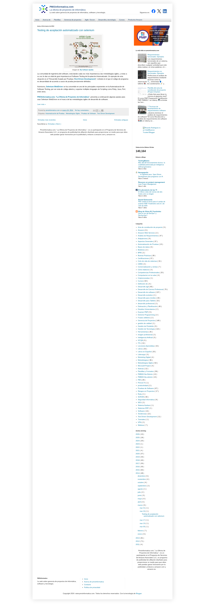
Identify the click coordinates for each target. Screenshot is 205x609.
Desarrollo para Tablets (147, 301)
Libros (140, 349)
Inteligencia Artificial (145, 337)
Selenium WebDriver (54, 87)
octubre (141, 482)
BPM (140, 253)
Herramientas (143, 332)
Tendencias (142, 414)
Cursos (122, 20)
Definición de (143, 284)
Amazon (141, 230)
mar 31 (143, 508)
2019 (138, 457)
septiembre (142, 486)
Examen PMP (143, 312)
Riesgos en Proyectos (146, 391)
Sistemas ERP (143, 408)
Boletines (141, 250)
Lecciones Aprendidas (146, 346)
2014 (138, 473)
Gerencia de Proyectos (147, 320)
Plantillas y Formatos (146, 371)
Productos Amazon (135, 20)
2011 (138, 544)
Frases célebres (144, 318)
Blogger (139, 593)
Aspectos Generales (146, 241)
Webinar (141, 425)
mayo (140, 499)
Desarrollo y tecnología (107, 20)
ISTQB (140, 340)
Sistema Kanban (144, 405)
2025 (138, 437)
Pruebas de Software (88, 113)
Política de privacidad (92, 587)
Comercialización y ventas (148, 267)
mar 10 (143, 523)
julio (139, 492)
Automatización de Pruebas (55, 113)
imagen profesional (145, 335)
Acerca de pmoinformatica (94, 582)
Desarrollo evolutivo (145, 295)
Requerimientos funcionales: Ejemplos (156, 56)
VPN (140, 422)
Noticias (141, 369)
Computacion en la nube (147, 275)
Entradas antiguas (121, 120)
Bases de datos (144, 247)
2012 (138, 541)
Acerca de (46, 20)
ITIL (139, 343)
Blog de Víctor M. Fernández (149, 211)
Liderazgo (142, 354)
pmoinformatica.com (53, 110)
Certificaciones (143, 258)
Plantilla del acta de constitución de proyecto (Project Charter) (157, 90)
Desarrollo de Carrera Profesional (151, 289)
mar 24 (143, 511)
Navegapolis (143, 172)
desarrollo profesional (146, 303)
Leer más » (41, 104)
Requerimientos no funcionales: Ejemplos (156, 72)
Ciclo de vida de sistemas (147, 261)
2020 (138, 454)
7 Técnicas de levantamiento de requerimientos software (157, 109)
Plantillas (57, 20)
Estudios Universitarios (146, 309)
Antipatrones (143, 238)
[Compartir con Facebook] (102, 110)
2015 (138, 470)
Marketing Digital (144, 357)
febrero (141, 531)
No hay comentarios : (82, 110)
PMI (139, 380)
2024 (138, 441)
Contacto (87, 584)
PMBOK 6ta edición (145, 377)
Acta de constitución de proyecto (150, 227)
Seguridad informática (146, 400)
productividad (143, 385)
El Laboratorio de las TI (147, 190)
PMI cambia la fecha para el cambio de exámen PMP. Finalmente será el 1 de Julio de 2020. (151, 204)
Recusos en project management (151, 182)
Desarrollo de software (146, 292)
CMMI (140, 264)
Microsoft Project (144, 366)
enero (140, 534)
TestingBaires (143, 161)
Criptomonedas (144, 278)
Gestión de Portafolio (146, 326)
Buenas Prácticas (144, 255)
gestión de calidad (145, 323)
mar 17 (143, 520)
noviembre (142, 479)
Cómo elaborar (144, 270)
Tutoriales (142, 419)
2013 (138, 538)
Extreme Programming (146, 315)
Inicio (37, 20)
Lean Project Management (147, 184)
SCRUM (141, 397)
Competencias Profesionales (149, 272)
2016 (138, 467)
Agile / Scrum (90, 20)
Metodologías (143, 360)
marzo (140, 505)
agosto (140, 489)
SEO (140, 402)
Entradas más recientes (47, 120)
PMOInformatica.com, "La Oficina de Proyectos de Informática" (63, 97)
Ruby (140, 394)
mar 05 (143, 527)
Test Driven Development (84, 79)
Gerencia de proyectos (72, 20)
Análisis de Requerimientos (148, 236)
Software (141, 411)
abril (139, 502)
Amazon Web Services (146, 233)
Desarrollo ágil (143, 287)
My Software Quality (86, 70)
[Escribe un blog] (97, 110)
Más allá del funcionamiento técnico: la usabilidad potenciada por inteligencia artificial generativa (151, 165)
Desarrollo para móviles (147, 298)
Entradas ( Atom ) (54, 124)
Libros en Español (145, 352)
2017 (138, 463)
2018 (138, 460)
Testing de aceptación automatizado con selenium (65, 30)
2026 (138, 434)
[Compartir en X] (99, 110)
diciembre (142, 476)
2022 (138, 447)
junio (140, 495)
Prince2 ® (142, 383)
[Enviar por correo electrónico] (94, 110)
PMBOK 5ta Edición (145, 374)
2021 (138, 450)
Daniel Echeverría (145, 200)
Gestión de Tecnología (146, 329)
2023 (138, 444)
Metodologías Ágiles (73, 113)
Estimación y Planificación (148, 306)
